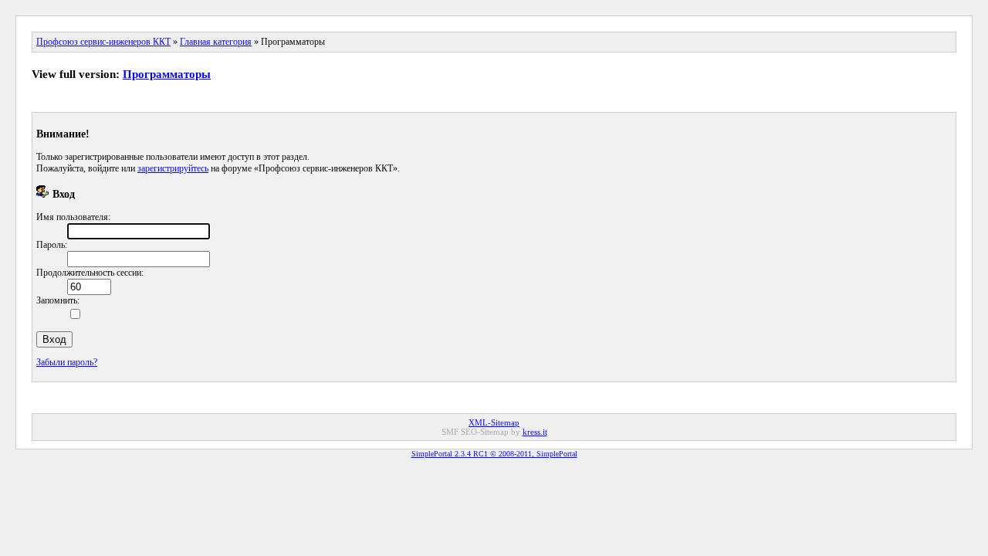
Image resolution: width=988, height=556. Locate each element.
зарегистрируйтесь (172, 168)
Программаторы (167, 74)
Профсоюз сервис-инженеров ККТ (103, 41)
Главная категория (216, 41)
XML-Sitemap (494, 422)
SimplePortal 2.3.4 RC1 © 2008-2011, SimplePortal (494, 453)
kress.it (535, 431)
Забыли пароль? (66, 362)
